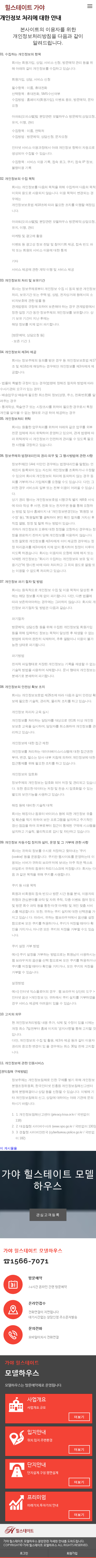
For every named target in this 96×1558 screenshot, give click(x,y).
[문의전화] (13, 1334)
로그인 (24, 1553)
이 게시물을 (8, 1148)
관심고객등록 (48, 1214)
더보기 (79, 1417)
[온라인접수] (13, 1309)
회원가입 (72, 1553)
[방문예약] (13, 1284)
